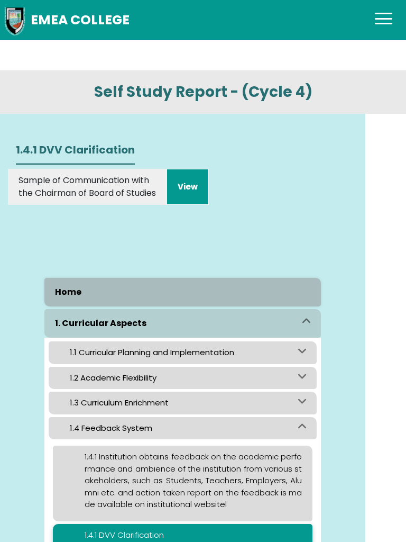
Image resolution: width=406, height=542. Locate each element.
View (188, 186)
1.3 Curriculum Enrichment (119, 402)
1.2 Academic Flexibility (113, 377)
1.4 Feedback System (111, 427)
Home (68, 292)
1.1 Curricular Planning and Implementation (152, 352)
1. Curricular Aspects (100, 323)
